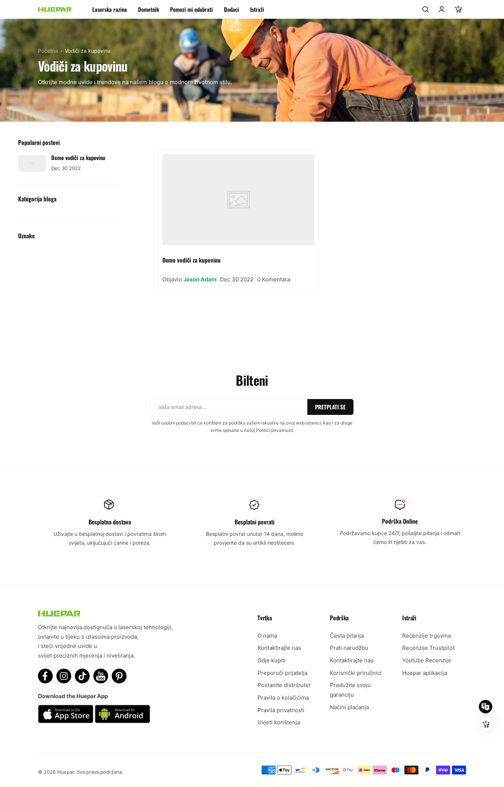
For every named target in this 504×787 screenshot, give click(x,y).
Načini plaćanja (349, 707)
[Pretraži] (425, 9)
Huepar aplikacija (424, 672)
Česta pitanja (347, 635)
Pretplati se (330, 407)
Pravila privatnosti (281, 710)
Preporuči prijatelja (282, 672)
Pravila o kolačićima (283, 697)
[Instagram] (63, 676)
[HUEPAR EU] (54, 9)
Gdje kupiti (272, 660)
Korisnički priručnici (356, 672)
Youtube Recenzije (426, 660)
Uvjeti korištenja (279, 722)
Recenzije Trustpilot (428, 647)
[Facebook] (45, 676)
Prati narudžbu (349, 647)
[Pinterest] (119, 676)
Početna (48, 51)
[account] (442, 9)
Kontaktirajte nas (279, 647)
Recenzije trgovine (426, 635)
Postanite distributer (284, 685)
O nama (267, 635)
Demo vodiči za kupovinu (191, 260)
